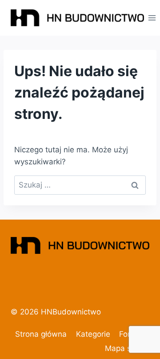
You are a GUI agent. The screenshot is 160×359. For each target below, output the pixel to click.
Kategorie (93, 334)
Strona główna (41, 334)
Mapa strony (127, 348)
